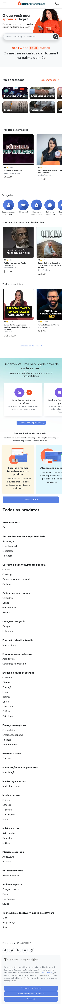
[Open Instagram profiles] (31, 950)
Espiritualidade (10, 546)
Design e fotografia (13, 621)
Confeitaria (8, 598)
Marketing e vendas (14, 781)
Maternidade (9, 645)
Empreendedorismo (12, 735)
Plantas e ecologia (13, 852)
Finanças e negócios (14, 725)
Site (4, 927)
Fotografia (7, 631)
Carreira (6, 569)
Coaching (7, 574)
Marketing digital (11, 786)
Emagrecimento (10, 889)
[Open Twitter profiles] (11, 950)
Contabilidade (9, 730)
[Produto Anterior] (3, 151)
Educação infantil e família (17, 640)
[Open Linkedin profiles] (18, 950)
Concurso (7, 677)
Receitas (7, 612)
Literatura (7, 706)
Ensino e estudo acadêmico (18, 672)
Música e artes (10, 828)
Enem (5, 692)
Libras (5, 701)
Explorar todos (48, 80)
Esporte (6, 894)
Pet (4, 527)
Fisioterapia (8, 899)
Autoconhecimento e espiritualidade (23, 536)
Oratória (6, 584)
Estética (6, 805)
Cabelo (6, 800)
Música (6, 843)
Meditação (8, 551)
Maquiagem (8, 814)
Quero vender (31, 499)
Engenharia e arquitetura (17, 654)
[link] (15, 93)
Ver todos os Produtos (29, 346)
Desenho (7, 838)
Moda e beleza (11, 795)
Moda (5, 819)
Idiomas (6, 697)
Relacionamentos (12, 870)
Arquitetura (8, 659)
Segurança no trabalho (14, 663)
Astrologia (8, 541)
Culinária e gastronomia (16, 593)
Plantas (6, 861)
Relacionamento (11, 875)
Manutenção (8, 772)
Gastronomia (9, 607)
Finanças (6, 739)
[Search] (55, 36)
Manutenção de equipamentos (20, 767)
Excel (5, 917)
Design (6, 626)
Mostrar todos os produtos (29, 423)
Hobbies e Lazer (11, 753)
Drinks (5, 602)
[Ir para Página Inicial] (31, 3)
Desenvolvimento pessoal (16, 579)
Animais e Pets (11, 522)
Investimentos (10, 744)
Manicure (7, 809)
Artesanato (8, 833)
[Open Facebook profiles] (5, 950)
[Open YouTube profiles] (25, 950)
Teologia (7, 555)
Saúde (5, 904)
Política (6, 711)
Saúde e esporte (12, 884)
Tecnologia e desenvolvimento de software (28, 913)
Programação (9, 922)
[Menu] (4, 3)
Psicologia (7, 716)
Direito (6, 682)
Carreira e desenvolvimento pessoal (24, 564)
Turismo (6, 758)
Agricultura (8, 856)
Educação (7, 687)
